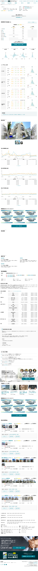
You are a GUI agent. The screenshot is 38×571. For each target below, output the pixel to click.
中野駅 (12, 515)
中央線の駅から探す (3, 515)
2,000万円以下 (26, 528)
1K (22, 532)
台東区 (17, 522)
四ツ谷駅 (8, 515)
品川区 (22, 522)
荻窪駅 (24, 513)
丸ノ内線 (8, 275)
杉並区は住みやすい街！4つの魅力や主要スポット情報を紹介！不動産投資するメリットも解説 (14, 114)
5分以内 (24, 529)
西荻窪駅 (21, 515)
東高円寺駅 (11, 275)
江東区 (20, 522)
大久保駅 (8, 517)
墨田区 (19, 522)
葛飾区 (15, 523)
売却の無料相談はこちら (19, 17)
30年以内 (17, 529)
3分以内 (22, 529)
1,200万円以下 (32, 527)
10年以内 (8, 529)
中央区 (10, 522)
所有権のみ (5, 533)
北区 (35, 522)
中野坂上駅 (10, 513)
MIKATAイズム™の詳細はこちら (32, 22)
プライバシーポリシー (8, 562)
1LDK (25, 532)
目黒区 (24, 522)
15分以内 (31, 529)
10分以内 (29, 529)
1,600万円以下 (23, 528)
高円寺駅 (20, 275)
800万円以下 (26, 527)
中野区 (32, 522)
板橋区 (9, 523)
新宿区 (13, 522)
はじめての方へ (2, 562)
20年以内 (13, 529)
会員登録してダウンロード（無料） (28, 556)
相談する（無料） (28, 378)
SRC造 (4, 532)
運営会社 (12, 562)
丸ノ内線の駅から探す (3, 513)
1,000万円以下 (29, 527)
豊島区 (34, 522)
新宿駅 (10, 515)
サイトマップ (15, 562)
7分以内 (26, 529)
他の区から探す (3, 522)
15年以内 (10, 529)
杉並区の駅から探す (3, 520)
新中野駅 (13, 513)
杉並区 (9, 4)
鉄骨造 (7, 532)
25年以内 (15, 529)
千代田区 (8, 522)
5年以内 (6, 529)
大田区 (26, 522)
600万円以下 (23, 527)
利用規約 (5, 562)
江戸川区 (17, 523)
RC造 (5, 532)
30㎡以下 (9, 531)
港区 (11, 522)
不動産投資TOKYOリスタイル (3, 4)
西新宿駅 (8, 513)
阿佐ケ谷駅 (16, 515)
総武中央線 (29, 275)
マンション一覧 (7, 4)
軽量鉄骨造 (10, 532)
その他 (12, 532)
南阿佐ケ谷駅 (21, 513)
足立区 (13, 523)
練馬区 (11, 523)
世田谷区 (28, 522)
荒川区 (7, 523)
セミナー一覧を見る (19, 415)
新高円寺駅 (11, 276)
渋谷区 (30, 522)
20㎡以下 (5, 531)
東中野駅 (10, 517)
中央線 (18, 275)
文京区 (15, 522)
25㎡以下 (7, 531)
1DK (23, 532)
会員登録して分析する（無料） (19, 44)
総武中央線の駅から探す (3, 517)
